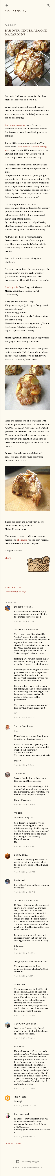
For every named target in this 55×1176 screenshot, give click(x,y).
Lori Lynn (19, 1114)
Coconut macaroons (15, 125)
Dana (17, 1046)
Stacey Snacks (15, 11)
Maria (17, 880)
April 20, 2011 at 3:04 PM (25, 1105)
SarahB (18, 854)
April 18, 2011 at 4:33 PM (24, 976)
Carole (17, 773)
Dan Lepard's (11, 287)
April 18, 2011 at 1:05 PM (24, 892)
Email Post (17, 587)
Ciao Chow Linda (23, 1023)
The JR (17, 1096)
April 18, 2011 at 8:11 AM (24, 765)
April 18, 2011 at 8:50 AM (24, 804)
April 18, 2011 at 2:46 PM (24, 953)
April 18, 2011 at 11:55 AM (24, 872)
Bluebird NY (20, 606)
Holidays (22, 591)
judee (17, 984)
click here (22, 539)
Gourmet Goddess (24, 629)
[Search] (48, 5)
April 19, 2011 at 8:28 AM (24, 1038)
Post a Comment (13, 1143)
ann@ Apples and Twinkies (28, 961)
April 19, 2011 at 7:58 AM (24, 1015)
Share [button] (7, 587)
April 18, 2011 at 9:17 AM (24, 846)
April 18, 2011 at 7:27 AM (24, 621)
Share (8, 557)
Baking (14, 591)
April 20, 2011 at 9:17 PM (24, 1137)
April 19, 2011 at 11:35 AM (24, 1088)
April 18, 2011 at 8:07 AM (24, 717)
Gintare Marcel (35, 1167)
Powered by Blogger (30, 1161)
